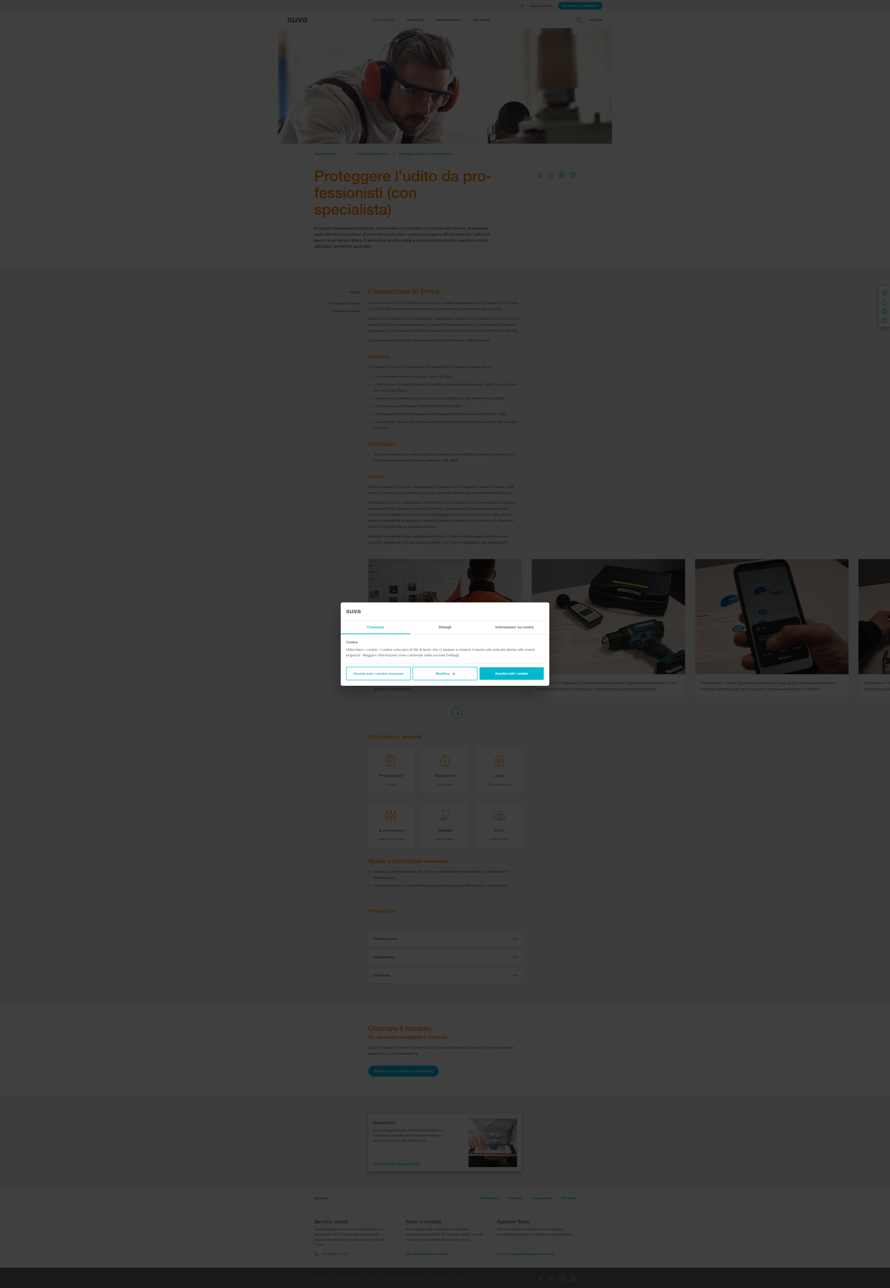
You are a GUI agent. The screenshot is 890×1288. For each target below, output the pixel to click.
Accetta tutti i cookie (511, 673)
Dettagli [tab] (445, 627)
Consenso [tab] (375, 627)
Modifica (442, 673)
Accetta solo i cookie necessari (378, 673)
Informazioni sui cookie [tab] (514, 627)
